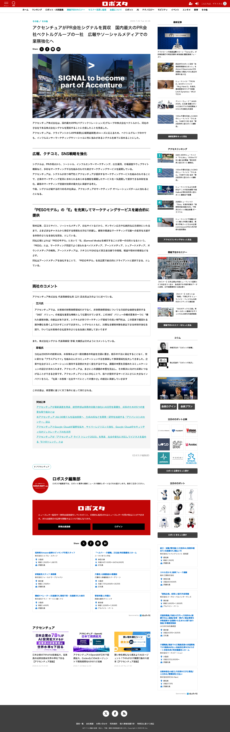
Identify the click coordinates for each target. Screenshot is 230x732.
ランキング (37, 10)
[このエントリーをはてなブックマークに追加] (58, 49)
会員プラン (187, 406)
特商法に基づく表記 (145, 724)
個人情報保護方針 (127, 724)
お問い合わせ (101, 724)
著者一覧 (80, 724)
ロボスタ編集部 (66, 479)
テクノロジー (148, 10)
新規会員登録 (64, 527)
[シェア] (47, 49)
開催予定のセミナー (76, 10)
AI (138, 10)
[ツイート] (42, 49)
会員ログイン (168, 406)
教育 (196, 10)
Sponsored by (134, 615)
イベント (175, 10)
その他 (205, 10)
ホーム (25, 10)
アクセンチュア (42, 467)
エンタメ (187, 10)
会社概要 (90, 724)
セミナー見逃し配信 (97, 10)
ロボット (129, 10)
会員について (116, 10)
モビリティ (163, 10)
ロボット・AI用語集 (54, 10)
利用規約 (113, 724)
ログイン (119, 527)
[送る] (53, 49)
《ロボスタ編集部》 (140, 455)
